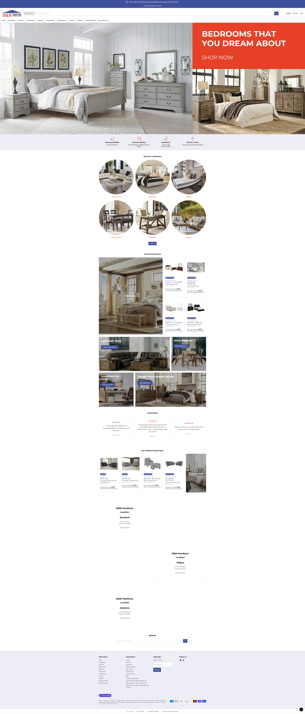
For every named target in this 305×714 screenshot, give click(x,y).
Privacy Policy (130, 671)
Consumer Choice (91, 20)
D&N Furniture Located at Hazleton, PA (136, 681)
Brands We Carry (103, 20)
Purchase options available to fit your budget (139, 145)
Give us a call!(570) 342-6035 (166, 145)
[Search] (276, 13)
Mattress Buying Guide (132, 678)
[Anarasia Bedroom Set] (174, 307)
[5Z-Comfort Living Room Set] (130, 464)
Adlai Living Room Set (150, 481)
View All (152, 243)
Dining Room (31, 20)
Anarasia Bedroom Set (172, 325)
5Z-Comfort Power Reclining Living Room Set (108, 481)
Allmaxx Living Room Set (173, 482)
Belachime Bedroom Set (194, 325)
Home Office (50, 20)
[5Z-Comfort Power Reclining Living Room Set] (109, 464)
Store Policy (129, 669)
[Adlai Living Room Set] (152, 464)
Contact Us (129, 664)
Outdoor (80, 20)
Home (3, 20)
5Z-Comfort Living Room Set (130, 481)
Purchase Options (131, 667)
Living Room (11, 20)
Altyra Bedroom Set (193, 286)
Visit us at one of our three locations (192, 145)
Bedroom (21, 20)
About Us (128, 662)
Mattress (41, 20)
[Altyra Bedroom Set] (196, 267)
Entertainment (61, 20)
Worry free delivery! (112, 145)
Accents (71, 20)
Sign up (157, 670)
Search (128, 660)
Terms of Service (130, 674)
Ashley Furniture (169, 286)
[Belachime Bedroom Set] (196, 307)
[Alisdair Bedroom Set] (174, 267)
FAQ (127, 676)
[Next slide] (300, 78)
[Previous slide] (4, 78)
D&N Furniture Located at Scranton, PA (136, 683)
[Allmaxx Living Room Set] (174, 464)
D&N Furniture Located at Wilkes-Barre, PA (137, 685)
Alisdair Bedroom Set (172, 284)
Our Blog (128, 687)
